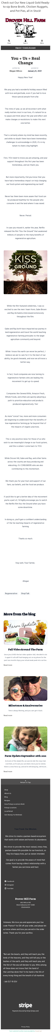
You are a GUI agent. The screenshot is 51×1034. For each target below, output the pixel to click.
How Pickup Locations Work (14, 804)
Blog (6, 797)
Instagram (10, 885)
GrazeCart (38, 1031)
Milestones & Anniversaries (25, 705)
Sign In (25, 43)
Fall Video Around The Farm (25, 649)
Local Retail (8, 811)
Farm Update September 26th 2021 (25, 755)
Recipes (7, 800)
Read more (8, 665)
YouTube (10, 888)
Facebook (10, 881)
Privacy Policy (25, 1027)
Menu (42, 43)
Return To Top (25, 782)
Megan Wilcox (15, 71)
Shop (9, 43)
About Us (7, 793)
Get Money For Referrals (13, 815)
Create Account (29, 48)
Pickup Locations (10, 807)
